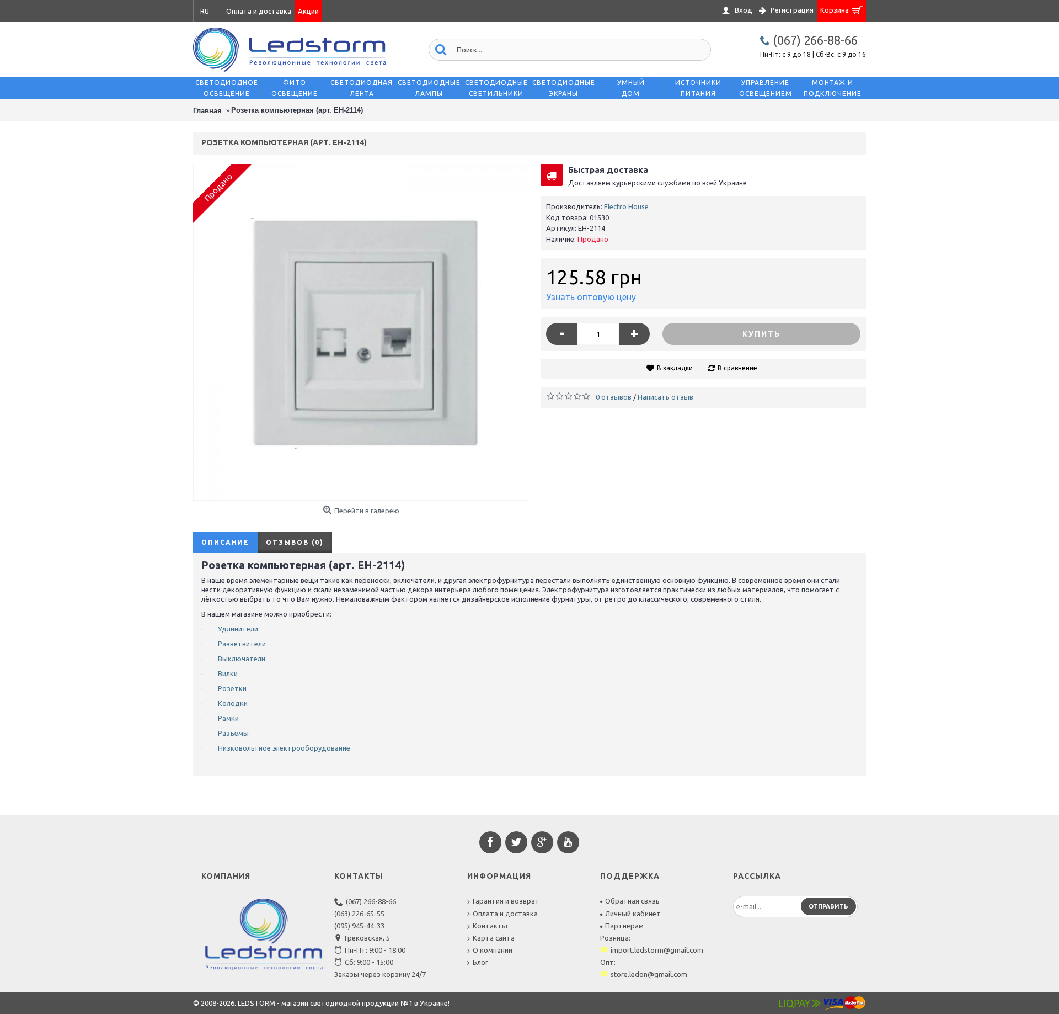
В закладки (675, 367)
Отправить (828, 906)
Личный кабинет (633, 913)
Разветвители (242, 643)
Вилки (228, 673)
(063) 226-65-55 (359, 913)
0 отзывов (614, 397)
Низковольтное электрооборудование (284, 748)
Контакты (490, 926)
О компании (492, 950)
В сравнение (737, 367)
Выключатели (241, 658)
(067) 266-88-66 (371, 901)
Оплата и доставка (505, 913)
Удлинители (238, 629)
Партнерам (624, 926)
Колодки (233, 703)
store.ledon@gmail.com (649, 974)
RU (204, 11)
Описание (225, 542)
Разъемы (233, 733)
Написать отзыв (665, 397)
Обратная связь (632, 901)
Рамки (228, 718)
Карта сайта (494, 938)
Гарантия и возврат (506, 901)
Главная (207, 111)
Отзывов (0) (295, 542)
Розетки (232, 688)
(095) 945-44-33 (359, 926)
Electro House (626, 206)
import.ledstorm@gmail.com (657, 950)
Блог (480, 962)
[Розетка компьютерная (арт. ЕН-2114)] (361, 332)
